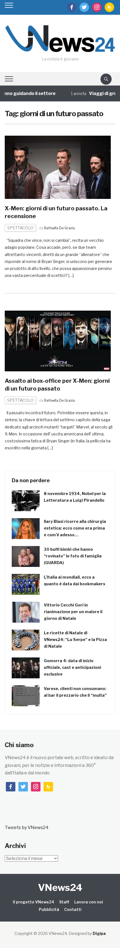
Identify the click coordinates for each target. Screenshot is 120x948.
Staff (64, 902)
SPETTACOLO (20, 227)
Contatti (72, 909)
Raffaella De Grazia (59, 228)
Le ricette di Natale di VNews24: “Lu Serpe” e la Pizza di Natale (75, 639)
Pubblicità (49, 909)
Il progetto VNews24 (33, 902)
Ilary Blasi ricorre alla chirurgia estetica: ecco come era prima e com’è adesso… (75, 528)
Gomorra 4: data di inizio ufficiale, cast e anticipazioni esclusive (72, 667)
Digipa (99, 933)
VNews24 (60, 887)
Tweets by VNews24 (27, 827)
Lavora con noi (88, 902)
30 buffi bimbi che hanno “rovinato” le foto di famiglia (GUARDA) (73, 556)
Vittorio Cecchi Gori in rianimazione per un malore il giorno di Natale (73, 612)
